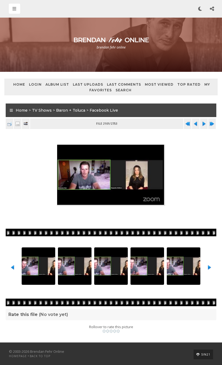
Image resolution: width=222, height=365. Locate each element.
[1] (104, 331)
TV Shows (42, 110)
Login (35, 84)
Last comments (124, 84)
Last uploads (88, 84)
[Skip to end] (212, 123)
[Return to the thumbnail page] (9, 123)
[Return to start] (187, 123)
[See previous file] (196, 123)
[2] (107, 331)
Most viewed (159, 84)
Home (19, 84)
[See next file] (204, 123)
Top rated (189, 84)
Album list (57, 84)
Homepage (18, 356)
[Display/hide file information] (17, 123)
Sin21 (205, 354)
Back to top (40, 356)
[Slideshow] (26, 123)
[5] (118, 331)
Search (124, 90)
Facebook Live (104, 110)
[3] (111, 331)
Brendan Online (111, 40)
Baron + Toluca (70, 110)
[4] (114, 331)
